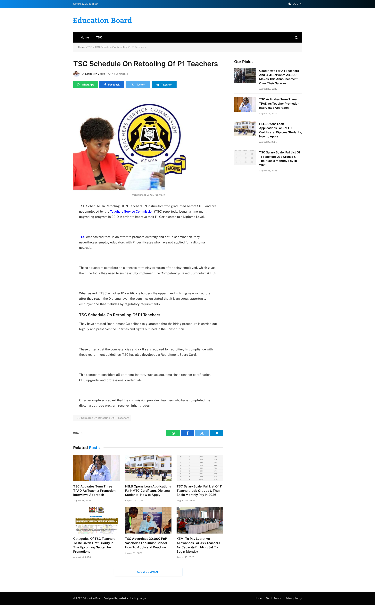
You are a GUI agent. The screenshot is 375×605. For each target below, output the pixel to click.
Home (84, 37)
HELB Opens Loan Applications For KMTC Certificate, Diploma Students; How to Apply (148, 490)
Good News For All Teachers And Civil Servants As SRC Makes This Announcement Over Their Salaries (279, 77)
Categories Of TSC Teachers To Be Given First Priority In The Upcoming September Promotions (94, 545)
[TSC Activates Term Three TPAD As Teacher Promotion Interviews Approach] (96, 468)
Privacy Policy (294, 598)
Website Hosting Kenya (132, 598)
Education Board (95, 73)
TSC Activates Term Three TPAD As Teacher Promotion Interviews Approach (94, 490)
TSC (99, 37)
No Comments (120, 73)
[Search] (296, 37)
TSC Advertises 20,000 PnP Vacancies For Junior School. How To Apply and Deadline (146, 543)
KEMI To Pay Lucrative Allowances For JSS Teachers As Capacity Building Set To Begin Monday (198, 545)
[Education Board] (102, 20)
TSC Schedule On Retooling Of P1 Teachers (102, 417)
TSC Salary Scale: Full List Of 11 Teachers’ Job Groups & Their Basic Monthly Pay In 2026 (199, 490)
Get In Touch (273, 598)
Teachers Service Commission (131, 211)
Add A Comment (148, 571)
